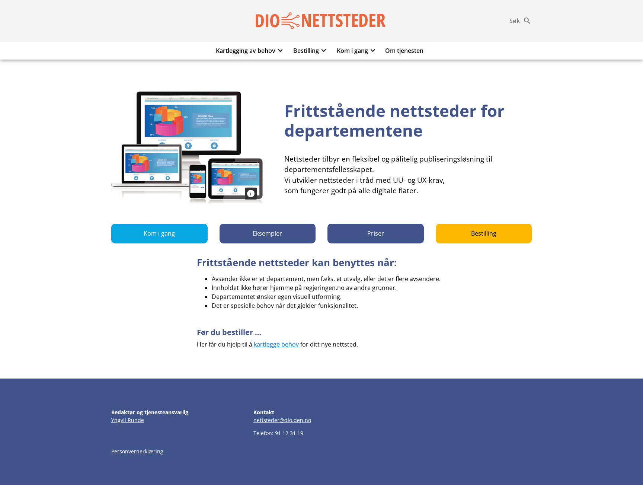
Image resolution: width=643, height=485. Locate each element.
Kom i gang (352, 51)
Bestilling (306, 51)
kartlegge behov (276, 344)
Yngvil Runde (127, 420)
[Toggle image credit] (251, 194)
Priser (375, 233)
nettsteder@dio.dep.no (282, 420)
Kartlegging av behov (245, 51)
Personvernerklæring (137, 451)
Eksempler (267, 233)
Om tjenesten (404, 51)
